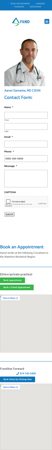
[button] (46, 21)
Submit (9, 214)
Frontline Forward (12, 368)
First (6, 120)
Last (6, 131)
